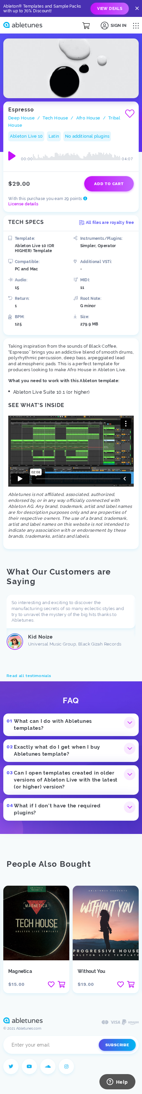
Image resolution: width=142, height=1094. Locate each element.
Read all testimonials (29, 675)
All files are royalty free (110, 222)
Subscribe (117, 1045)
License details (23, 204)
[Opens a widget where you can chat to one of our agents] (117, 1082)
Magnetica (20, 971)
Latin (54, 136)
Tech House (55, 117)
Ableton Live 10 (26, 136)
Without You (91, 971)
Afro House (88, 117)
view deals (109, 8)
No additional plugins (87, 136)
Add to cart (109, 183)
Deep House (21, 117)
